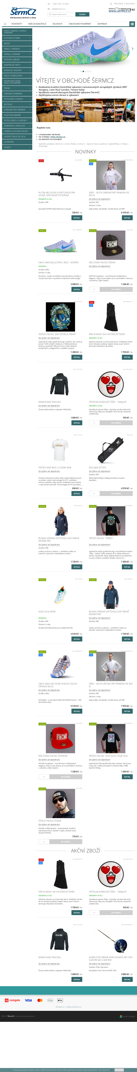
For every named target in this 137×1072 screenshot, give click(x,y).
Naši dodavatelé (37, 23)
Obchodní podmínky (80, 23)
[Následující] (132, 48)
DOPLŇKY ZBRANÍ (12, 59)
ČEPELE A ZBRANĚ (12, 54)
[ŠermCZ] (30, 13)
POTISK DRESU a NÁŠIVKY (15, 120)
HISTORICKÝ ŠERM (12, 38)
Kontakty (17, 23)
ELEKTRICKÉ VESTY (12, 65)
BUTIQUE (8, 104)
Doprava (102, 23)
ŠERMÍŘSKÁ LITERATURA (14, 125)
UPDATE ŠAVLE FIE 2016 (14, 136)
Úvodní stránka (5, 23)
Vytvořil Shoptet (129, 1016)
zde (111, 1070)
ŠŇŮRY (7, 88)
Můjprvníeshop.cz (74, 1007)
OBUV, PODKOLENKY (13, 75)
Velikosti (57, 23)
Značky (7, 147)
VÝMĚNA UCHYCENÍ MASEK (16, 131)
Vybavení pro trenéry (14, 109)
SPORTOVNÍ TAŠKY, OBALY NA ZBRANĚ (12, 82)
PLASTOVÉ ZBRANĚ (12, 115)
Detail (77, 218)
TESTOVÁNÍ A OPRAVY (13, 99)
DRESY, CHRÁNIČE (12, 48)
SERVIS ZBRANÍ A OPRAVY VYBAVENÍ (15, 32)
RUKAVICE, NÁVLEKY (13, 70)
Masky (7, 43)
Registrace (130, 4)
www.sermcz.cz (57, 136)
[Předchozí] (38, 48)
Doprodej (9, 142)
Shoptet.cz (60, 1007)
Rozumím (119, 1070)
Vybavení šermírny (13, 93)
